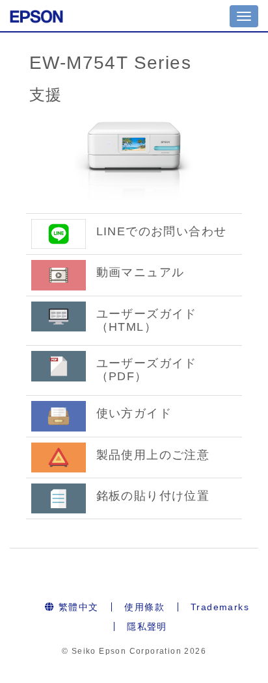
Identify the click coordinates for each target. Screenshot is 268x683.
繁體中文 (76, 607)
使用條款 (144, 607)
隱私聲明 (147, 626)
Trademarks (220, 607)
